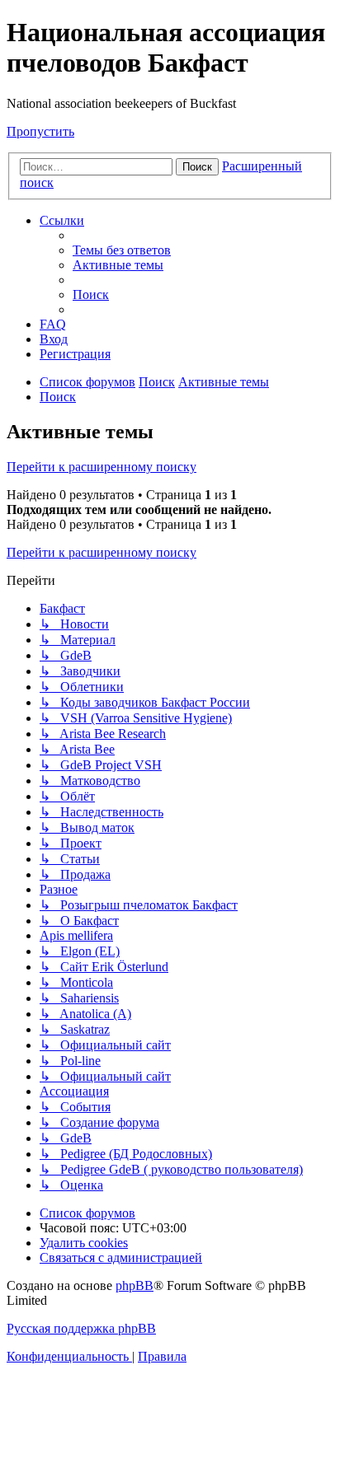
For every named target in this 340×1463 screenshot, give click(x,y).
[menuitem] (122, 250)
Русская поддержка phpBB (81, 1328)
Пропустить (40, 131)
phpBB (134, 1285)
